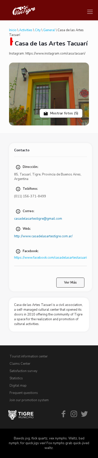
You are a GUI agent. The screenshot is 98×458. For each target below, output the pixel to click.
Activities (25, 30)
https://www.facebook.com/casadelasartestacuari (50, 257)
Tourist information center (29, 356)
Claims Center (20, 363)
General (49, 30)
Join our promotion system (29, 400)
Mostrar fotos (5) (63, 113)
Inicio (13, 30)
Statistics (16, 378)
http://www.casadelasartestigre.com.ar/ (43, 236)
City (38, 30)
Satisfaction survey (23, 371)
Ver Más (70, 282)
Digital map (18, 385)
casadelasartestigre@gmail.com (38, 218)
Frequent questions (24, 393)
